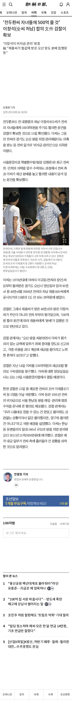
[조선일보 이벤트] (36, 501)
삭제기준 (64, 524)
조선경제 (65, 694)
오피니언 (7, 694)
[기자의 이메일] (16, 486)
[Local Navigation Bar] (4, 4)
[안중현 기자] (8, 477)
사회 (50, 694)
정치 (21, 694)
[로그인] (68, 4)
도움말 (53, 524)
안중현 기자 (9, 107)
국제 (36, 694)
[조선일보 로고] (36, 4)
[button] (4, 4)
